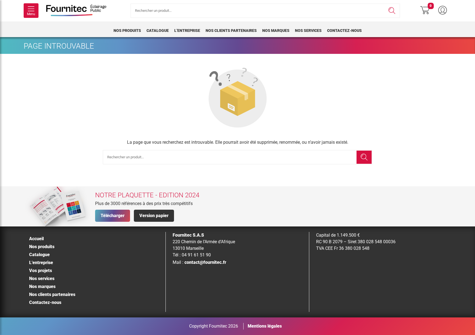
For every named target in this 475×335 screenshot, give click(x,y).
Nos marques (275, 30)
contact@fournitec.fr (205, 262)
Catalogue (158, 30)
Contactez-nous (344, 30)
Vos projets (40, 270)
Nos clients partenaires (231, 30)
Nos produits (127, 30)
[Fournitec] (79, 10)
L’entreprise (187, 30)
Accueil (36, 238)
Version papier (154, 215)
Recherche (391, 10)
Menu (31, 14)
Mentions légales (265, 326)
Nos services (308, 30)
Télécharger (113, 215)
